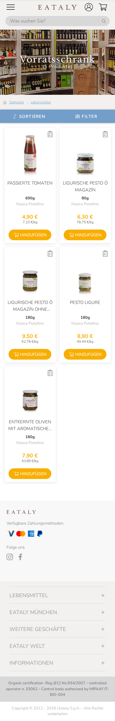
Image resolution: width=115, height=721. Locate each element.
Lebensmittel (41, 102)
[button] (88, 7)
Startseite (16, 102)
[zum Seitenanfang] (99, 709)
